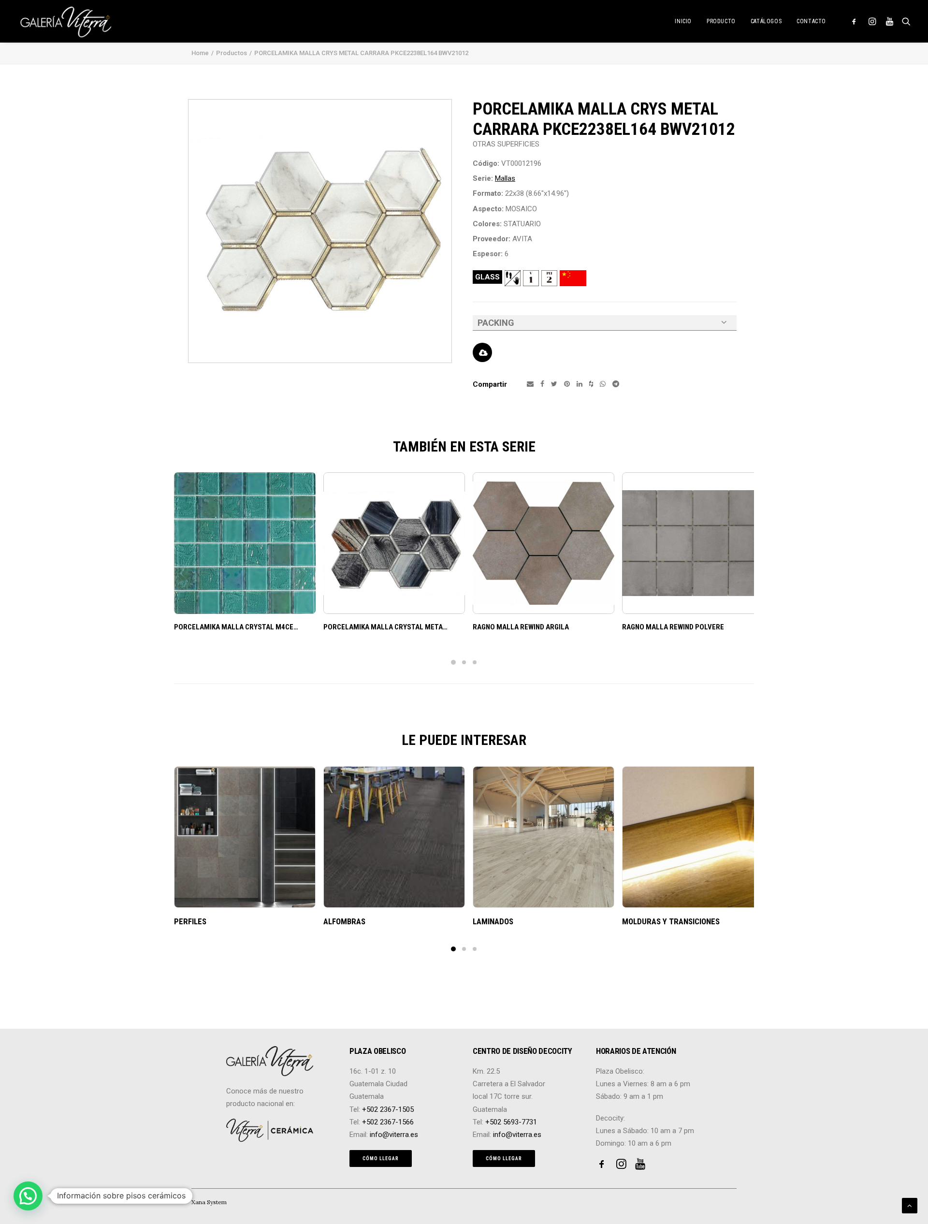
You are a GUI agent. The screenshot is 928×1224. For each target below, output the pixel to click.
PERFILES (190, 921)
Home (200, 53)
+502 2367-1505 (388, 1109)
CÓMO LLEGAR (380, 1158)
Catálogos (766, 21)
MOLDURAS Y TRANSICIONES (671, 921)
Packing (496, 323)
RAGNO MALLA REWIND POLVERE (673, 627)
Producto (721, 21)
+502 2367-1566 (388, 1122)
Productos (231, 53)
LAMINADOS (493, 921)
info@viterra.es (394, 1134)
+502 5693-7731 (511, 1122)
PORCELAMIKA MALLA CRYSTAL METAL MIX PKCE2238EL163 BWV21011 (435, 627)
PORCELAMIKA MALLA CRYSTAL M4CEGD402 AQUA (253, 627)
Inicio (683, 21)
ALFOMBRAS (344, 921)
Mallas (505, 178)
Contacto (811, 21)
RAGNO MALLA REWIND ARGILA (521, 627)
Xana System (209, 1202)
